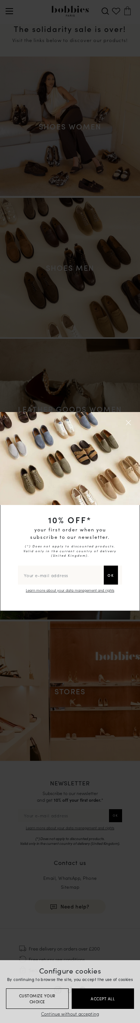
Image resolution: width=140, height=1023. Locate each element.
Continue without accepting (70, 1013)
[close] (129, 422)
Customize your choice (37, 998)
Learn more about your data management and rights (70, 590)
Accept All (103, 998)
